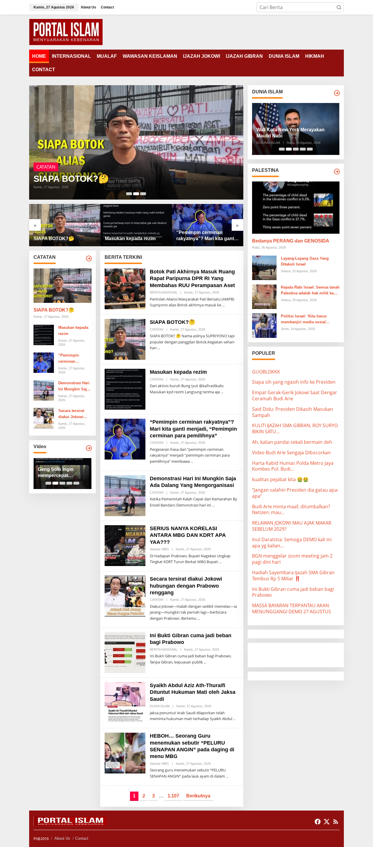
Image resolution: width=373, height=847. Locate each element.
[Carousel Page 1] (129, 193)
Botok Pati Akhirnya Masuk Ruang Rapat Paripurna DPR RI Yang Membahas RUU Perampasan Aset (192, 278)
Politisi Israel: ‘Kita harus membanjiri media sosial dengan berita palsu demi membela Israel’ (304, 320)
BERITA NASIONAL (163, 292)
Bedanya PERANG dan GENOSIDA (290, 240)
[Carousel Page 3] (143, 193)
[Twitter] (326, 821)
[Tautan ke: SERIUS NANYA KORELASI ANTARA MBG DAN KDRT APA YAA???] (125, 545)
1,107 (173, 795)
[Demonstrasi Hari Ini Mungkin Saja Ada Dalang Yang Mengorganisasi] (213, 505)
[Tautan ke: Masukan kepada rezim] (136, 225)
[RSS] (335, 821)
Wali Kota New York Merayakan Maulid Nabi (290, 132)
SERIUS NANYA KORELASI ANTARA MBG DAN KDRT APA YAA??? (188, 535)
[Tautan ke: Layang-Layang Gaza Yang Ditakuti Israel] (264, 267)
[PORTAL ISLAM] (66, 31)
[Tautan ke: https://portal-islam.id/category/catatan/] (88, 258)
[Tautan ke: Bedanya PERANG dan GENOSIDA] (295, 207)
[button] (339, 7)
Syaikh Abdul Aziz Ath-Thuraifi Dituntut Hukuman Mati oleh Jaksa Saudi (192, 692)
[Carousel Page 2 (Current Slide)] (136, 193)
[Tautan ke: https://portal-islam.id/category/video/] (88, 448)
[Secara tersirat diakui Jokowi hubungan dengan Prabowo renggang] (198, 618)
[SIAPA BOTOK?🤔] (158, 347)
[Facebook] (317, 821)
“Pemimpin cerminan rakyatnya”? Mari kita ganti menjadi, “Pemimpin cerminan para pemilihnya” (206, 236)
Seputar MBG (159, 549)
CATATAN (45, 167)
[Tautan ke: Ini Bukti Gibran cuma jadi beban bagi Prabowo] (125, 652)
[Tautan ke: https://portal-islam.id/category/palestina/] (336, 171)
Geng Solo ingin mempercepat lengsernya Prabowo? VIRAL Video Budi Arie (62, 473)
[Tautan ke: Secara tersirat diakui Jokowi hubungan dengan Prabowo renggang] (44, 418)
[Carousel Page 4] (69, 483)
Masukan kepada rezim (130, 238)
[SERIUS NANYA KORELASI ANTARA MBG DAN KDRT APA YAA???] (220, 561)
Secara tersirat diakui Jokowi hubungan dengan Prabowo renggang (74, 414)
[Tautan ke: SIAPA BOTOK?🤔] (136, 142)
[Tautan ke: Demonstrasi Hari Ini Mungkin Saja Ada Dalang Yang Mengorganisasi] (44, 390)
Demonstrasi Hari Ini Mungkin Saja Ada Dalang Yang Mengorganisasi (73, 386)
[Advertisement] (298, 654)
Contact (81, 838)
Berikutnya (198, 795)
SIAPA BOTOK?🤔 (71, 179)
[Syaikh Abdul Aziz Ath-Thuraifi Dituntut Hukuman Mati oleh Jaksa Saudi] (234, 718)
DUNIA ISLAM (160, 706)
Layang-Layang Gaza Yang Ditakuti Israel (305, 261)
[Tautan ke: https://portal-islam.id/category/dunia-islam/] (336, 93)
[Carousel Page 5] (76, 483)
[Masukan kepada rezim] (222, 392)
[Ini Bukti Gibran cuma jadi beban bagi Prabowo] (205, 662)
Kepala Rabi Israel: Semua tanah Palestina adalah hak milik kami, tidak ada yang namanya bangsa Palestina (310, 291)
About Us (62, 838)
